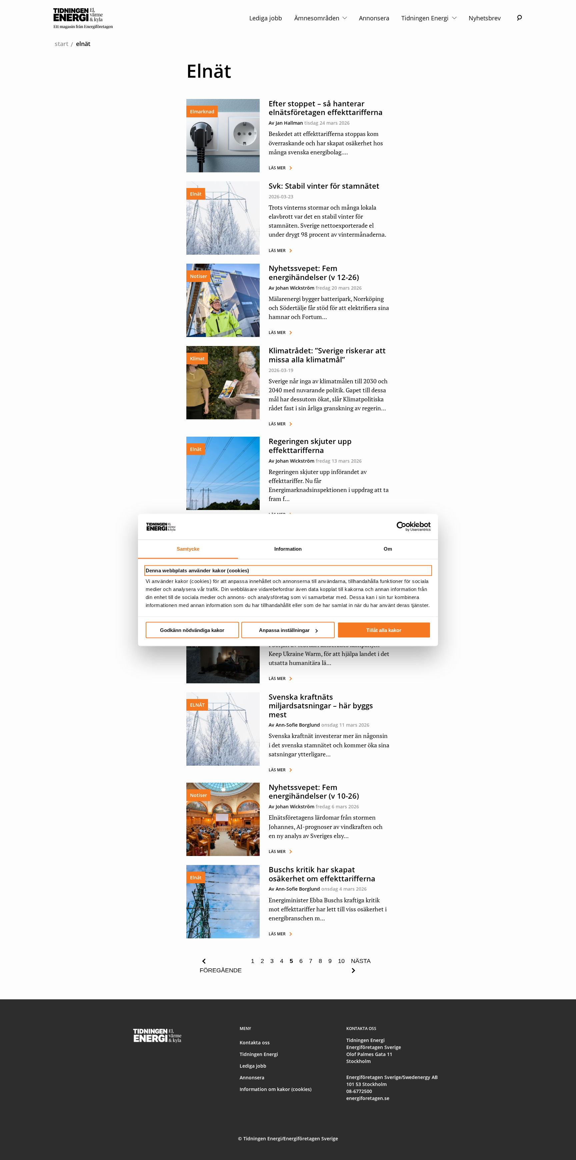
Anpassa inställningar (284, 630)
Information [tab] (288, 548)
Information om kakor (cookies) (275, 1089)
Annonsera (374, 18)
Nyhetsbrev (485, 18)
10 (341, 961)
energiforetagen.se (367, 1098)
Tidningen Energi (425, 18)
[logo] (83, 18)
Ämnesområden (317, 18)
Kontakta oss (255, 1042)
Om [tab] (388, 548)
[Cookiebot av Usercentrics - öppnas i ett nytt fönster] (401, 527)
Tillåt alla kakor (383, 630)
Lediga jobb (265, 18)
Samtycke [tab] (188, 548)
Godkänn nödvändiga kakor (192, 630)
